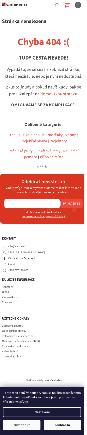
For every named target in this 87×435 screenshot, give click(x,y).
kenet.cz (13, 264)
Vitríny (70, 135)
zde (25, 402)
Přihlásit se (71, 203)
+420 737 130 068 (18, 270)
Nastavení (42, 412)
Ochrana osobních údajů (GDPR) (21, 341)
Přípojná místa (51, 157)
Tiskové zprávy (11, 357)
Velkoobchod (10, 352)
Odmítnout (22, 425)
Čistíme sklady (34, 380)
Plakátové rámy (47, 151)
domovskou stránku (58, 94)
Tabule (15, 135)
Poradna (7, 302)
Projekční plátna (33, 141)
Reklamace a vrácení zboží (18, 336)
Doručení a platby (12, 326)
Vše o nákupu (10, 297)
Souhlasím (62, 425)
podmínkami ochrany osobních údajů (44, 216)
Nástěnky (55, 135)
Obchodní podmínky (14, 331)
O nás (5, 292)
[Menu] (78, 5)
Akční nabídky (53, 380)
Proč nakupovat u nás (15, 346)
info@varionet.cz (18, 246)
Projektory (58, 141)
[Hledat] (57, 5)
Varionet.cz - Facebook (22, 258)
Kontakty (7, 287)
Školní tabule (34, 135)
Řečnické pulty (20, 151)
